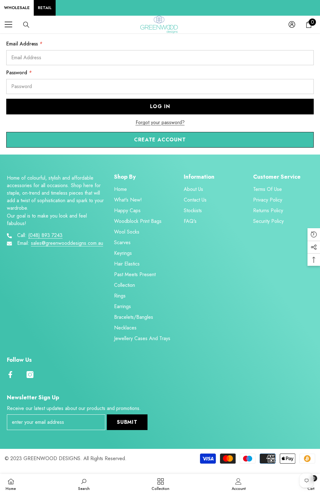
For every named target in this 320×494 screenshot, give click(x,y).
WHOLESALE (17, 8)
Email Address (24, 43)
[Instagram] (30, 374)
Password (19, 72)
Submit (127, 422)
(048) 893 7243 (45, 235)
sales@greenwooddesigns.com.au (67, 243)
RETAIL (45, 8)
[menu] (8, 24)
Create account (160, 139)
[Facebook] (10, 374)
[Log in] (292, 24)
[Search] (26, 25)
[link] (84, 484)
